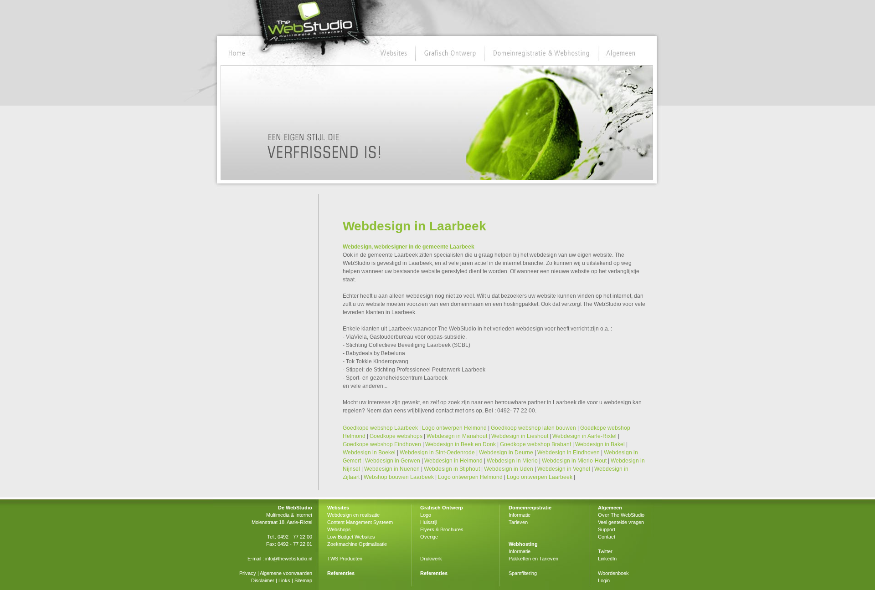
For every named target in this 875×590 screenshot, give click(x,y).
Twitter (605, 551)
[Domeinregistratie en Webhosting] (541, 53)
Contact (606, 536)
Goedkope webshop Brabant (535, 444)
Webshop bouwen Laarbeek (399, 477)
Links (284, 580)
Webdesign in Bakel (600, 444)
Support (606, 529)
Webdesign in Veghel (563, 469)
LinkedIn (607, 558)
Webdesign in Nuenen (392, 469)
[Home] (237, 53)
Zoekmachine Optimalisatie (357, 544)
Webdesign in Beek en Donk (460, 444)
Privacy (247, 573)
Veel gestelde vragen (621, 522)
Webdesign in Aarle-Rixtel (584, 436)
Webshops (339, 529)
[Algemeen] (620, 53)
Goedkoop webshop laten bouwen (533, 428)
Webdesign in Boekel (369, 452)
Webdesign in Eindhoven (568, 452)
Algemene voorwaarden (286, 573)
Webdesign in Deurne (506, 452)
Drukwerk (431, 558)
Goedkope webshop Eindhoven (382, 444)
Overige (429, 536)
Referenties (341, 573)
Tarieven (518, 522)
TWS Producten (344, 558)
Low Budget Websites (351, 536)
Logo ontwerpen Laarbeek (539, 477)
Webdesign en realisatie (353, 515)
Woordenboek (613, 573)
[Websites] (393, 53)
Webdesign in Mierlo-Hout (574, 461)
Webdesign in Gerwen (392, 461)
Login (604, 580)
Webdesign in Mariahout (457, 436)
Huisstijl (428, 522)
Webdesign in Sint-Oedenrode (437, 452)
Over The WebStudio (621, 515)
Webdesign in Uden (508, 469)
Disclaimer (262, 580)
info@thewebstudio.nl (288, 558)
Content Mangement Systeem (360, 522)
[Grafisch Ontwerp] (450, 53)
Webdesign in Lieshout (519, 436)
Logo (425, 515)
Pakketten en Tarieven (533, 558)
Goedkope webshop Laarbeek (380, 428)
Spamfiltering (523, 573)
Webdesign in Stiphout (452, 469)
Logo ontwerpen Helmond (454, 428)
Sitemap (303, 580)
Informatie (519, 515)
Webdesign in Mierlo (512, 461)
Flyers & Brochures (441, 529)
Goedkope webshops (396, 436)
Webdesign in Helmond (453, 461)
